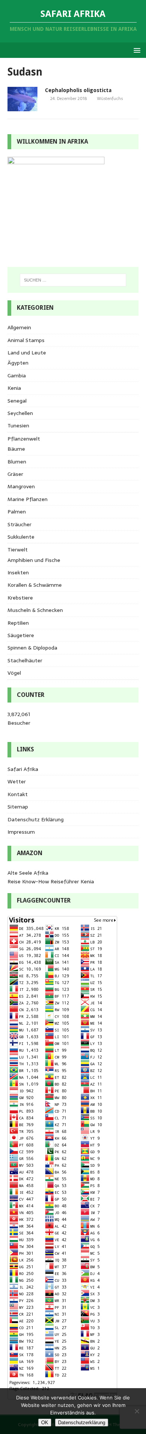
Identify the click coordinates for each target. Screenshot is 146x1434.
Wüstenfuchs (110, 98)
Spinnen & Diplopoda (32, 648)
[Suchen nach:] (73, 280)
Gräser (15, 474)
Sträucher (19, 524)
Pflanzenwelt (23, 439)
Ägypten (17, 363)
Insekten (18, 572)
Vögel (14, 673)
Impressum (21, 832)
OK (44, 1422)
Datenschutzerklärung (81, 1422)
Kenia (14, 388)
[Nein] (136, 1411)
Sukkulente (20, 537)
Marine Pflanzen (27, 499)
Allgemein (19, 327)
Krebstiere (20, 598)
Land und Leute (26, 352)
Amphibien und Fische (33, 560)
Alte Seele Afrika (27, 873)
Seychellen (20, 413)
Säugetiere (20, 635)
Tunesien (18, 425)
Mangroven (21, 486)
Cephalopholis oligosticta (78, 90)
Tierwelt (17, 549)
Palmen (16, 511)
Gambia (16, 375)
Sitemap (17, 807)
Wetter (16, 781)
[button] (135, 49)
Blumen (16, 461)
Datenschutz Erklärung (35, 819)
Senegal (17, 401)
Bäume (16, 449)
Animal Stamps (26, 340)
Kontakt (17, 794)
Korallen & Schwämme (34, 585)
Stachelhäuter (24, 660)
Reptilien (18, 623)
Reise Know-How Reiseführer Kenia (50, 881)
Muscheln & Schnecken (35, 610)
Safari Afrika (22, 769)
